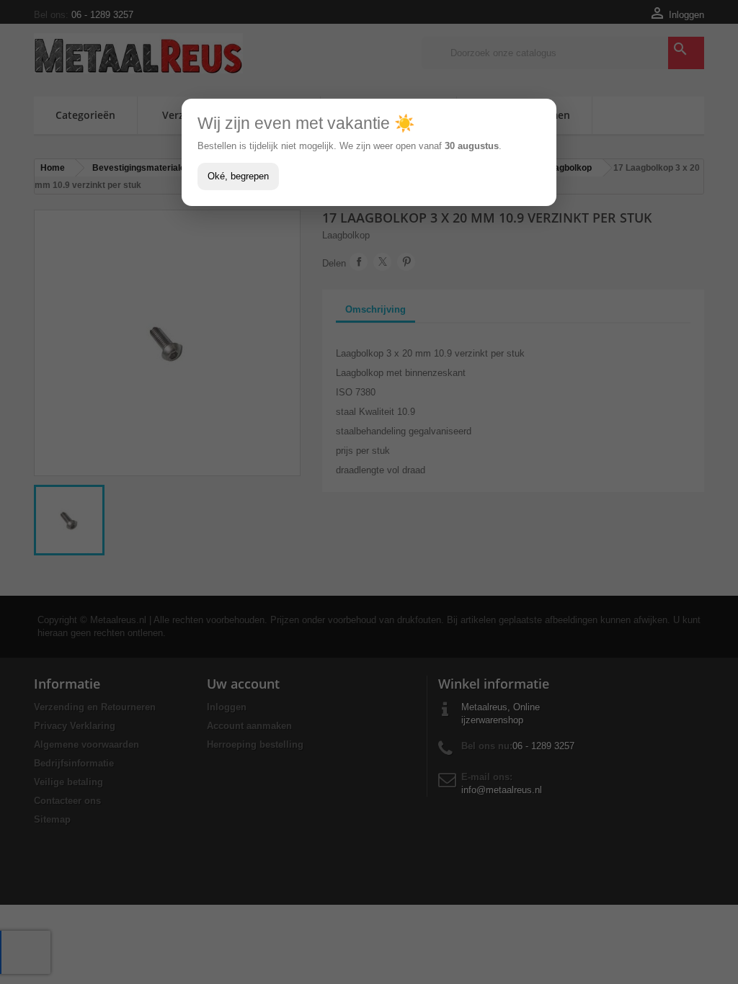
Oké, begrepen (238, 176)
